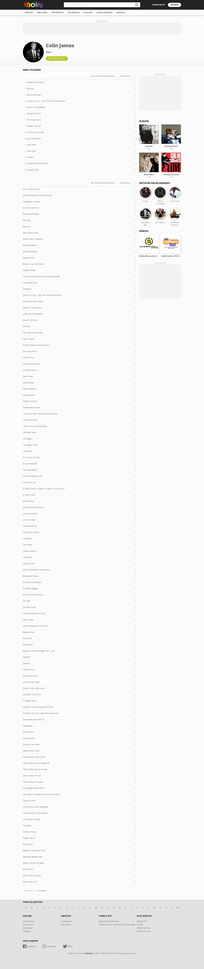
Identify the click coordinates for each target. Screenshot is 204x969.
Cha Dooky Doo (30, 282)
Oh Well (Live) (29, 607)
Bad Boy (26, 220)
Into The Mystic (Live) (32, 476)
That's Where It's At (32, 775)
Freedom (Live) (29, 370)
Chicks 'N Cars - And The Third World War (46, 101)
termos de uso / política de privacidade (117, 924)
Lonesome (27, 557)
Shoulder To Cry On (32, 694)
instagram (51, 946)
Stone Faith (28, 732)
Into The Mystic (30, 470)
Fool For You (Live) (31, 363)
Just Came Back (34, 138)
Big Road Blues (30, 245)
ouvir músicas (58, 58)
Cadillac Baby (29, 270)
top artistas (58, 12)
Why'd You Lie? (30, 881)
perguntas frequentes (109, 921)
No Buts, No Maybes (32, 582)
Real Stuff (31, 151)
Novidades (28, 928)
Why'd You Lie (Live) (32, 875)
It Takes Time (29, 495)
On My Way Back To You (34, 613)
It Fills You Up (29, 482)
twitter (70, 946)
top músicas (74, 12)
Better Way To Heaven (33, 239)
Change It (27, 289)
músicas (29, 12)
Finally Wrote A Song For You (36, 345)
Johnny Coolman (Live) (33, 507)
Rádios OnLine (143, 931)
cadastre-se (158, 5)
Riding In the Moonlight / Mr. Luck (39, 651)
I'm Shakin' (28, 451)
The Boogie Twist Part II (34, 788)
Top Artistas (28, 924)
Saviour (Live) (29, 669)
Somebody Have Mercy (37, 163)
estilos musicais (104, 12)
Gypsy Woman (29, 388)
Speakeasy (28, 725)
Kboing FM (142, 921)
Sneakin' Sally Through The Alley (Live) (40, 713)
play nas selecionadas (104, 76)
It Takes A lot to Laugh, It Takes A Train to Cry (44, 488)
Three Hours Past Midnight (35, 807)
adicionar (125, 76)
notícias (121, 12)
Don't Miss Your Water (33, 301)
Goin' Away (28, 376)
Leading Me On (30, 526)
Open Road (28, 619)
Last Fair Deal (29, 519)
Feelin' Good (28, 339)
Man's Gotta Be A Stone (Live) (36, 569)
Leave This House (31, 532)
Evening (26, 326)
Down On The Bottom (33, 314)
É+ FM (139, 924)
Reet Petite (28, 644)
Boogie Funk (28, 257)
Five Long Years (34, 119)
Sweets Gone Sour (31, 750)
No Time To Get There (33, 594)
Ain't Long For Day (31, 189)
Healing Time (29, 395)
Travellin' (27, 825)
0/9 (178, 907)
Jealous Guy (28, 501)
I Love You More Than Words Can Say (40, 413)
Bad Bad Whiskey (31, 214)
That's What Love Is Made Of (36, 763)
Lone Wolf (31, 144)
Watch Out (28, 844)
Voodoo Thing (29, 831)
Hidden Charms (34, 126)
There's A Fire (29, 800)
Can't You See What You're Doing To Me (41, 276)
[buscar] (136, 4)
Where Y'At (28, 869)
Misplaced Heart (30, 576)
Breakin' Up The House (33, 264)
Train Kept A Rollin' (32, 819)
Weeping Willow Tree (32, 856)
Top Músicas (29, 921)
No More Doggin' (30, 588)
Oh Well (26, 601)
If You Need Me (30, 463)
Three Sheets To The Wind (35, 813)
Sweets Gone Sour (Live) (34, 757)
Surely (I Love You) (31, 744)
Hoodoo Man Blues (31, 407)
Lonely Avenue (29, 551)
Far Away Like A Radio (33, 332)
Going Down (28, 382)
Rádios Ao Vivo (143, 928)
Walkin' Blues (29, 838)
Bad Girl (30, 88)
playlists (88, 12)
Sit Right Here (29, 700)
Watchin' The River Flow (34, 850)
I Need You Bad (30, 420)
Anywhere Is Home (35, 82)
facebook (31, 946)
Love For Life (28, 563)
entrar (174, 5)
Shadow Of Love (30, 675)
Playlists (26, 931)
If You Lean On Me (35, 132)
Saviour (30, 157)
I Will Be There (29, 432)
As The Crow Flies (31, 207)
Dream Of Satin (34, 113)
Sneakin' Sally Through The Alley (38, 707)
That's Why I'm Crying (33, 782)
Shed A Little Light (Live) (34, 688)
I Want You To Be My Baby (35, 426)
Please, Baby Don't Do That (35, 626)
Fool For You (28, 357)
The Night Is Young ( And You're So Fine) (41, 794)
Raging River (29, 632)
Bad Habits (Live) (30, 232)
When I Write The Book (33, 863)
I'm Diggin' (28, 438)
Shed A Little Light (31, 682)
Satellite (26, 657)
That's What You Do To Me (35, 769)
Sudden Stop (33, 169)
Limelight (27, 538)
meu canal (42, 12)
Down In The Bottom (36, 107)
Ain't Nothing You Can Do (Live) (37, 195)
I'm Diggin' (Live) (30, 445)
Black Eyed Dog (34, 94)
